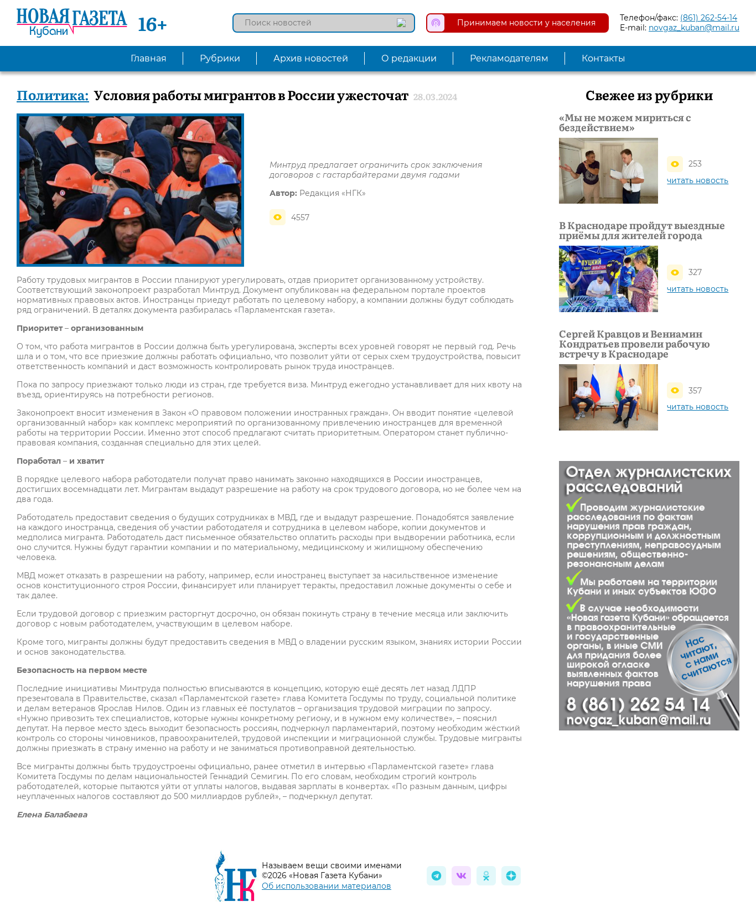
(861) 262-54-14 (708, 18)
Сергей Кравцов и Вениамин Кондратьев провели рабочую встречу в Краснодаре (634, 344)
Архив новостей (310, 58)
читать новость (697, 180)
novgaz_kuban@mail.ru (694, 28)
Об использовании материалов (326, 886)
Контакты (603, 58)
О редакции (409, 58)
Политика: (53, 94)
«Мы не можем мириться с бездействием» (625, 122)
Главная (149, 58)
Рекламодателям (509, 58)
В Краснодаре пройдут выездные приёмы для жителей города (642, 230)
